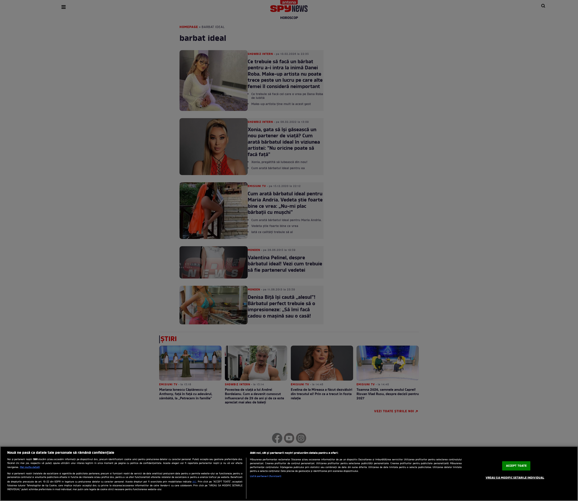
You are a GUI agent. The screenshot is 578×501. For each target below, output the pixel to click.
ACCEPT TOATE (516, 466)
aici (194, 482)
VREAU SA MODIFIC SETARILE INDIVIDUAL (515, 477)
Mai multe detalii (30, 467)
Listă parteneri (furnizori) (265, 476)
